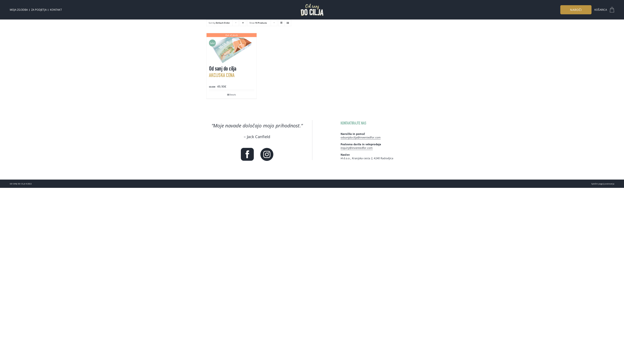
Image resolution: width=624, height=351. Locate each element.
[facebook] (247, 149)
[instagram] (266, 149)
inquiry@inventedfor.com (357, 148)
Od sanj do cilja (222, 69)
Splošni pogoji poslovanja (602, 183)
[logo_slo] (312, 5)
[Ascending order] (243, 23)
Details (232, 94)
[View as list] (288, 23)
